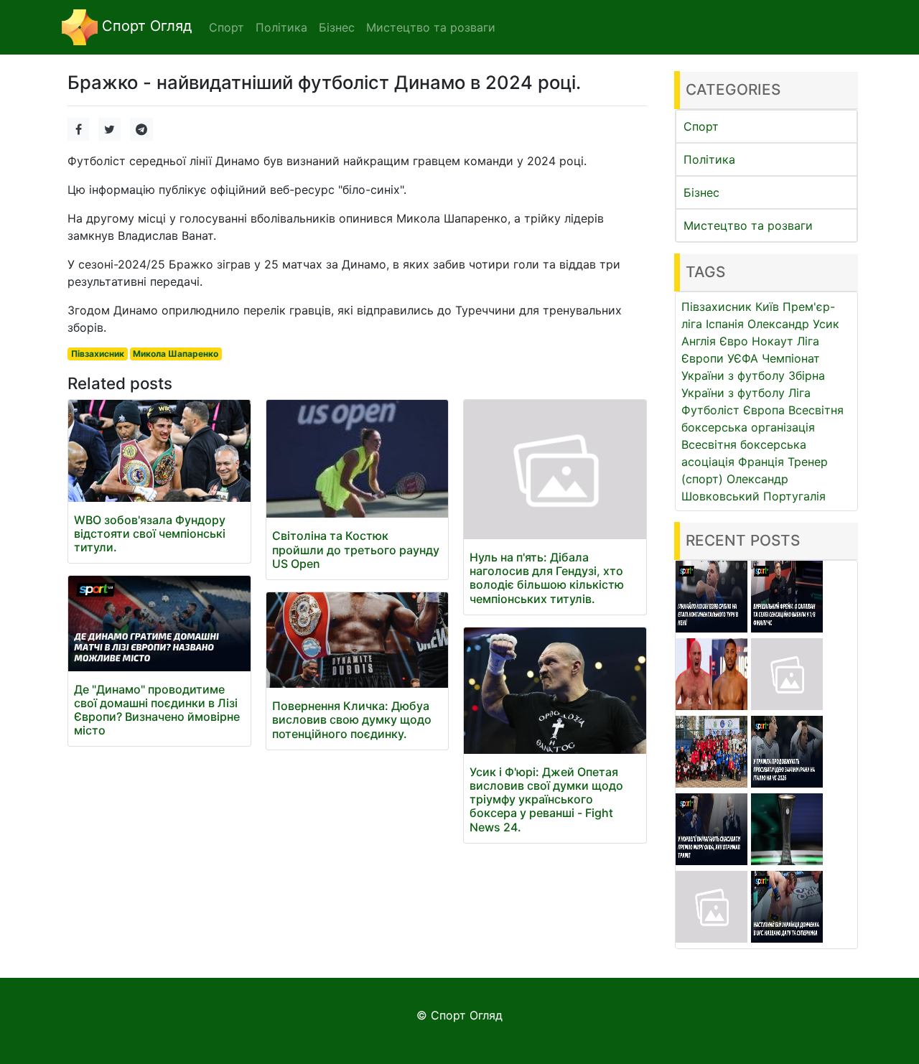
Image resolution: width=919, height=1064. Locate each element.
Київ (767, 306)
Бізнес (701, 192)
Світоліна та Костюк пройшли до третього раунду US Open (355, 549)
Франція (761, 461)
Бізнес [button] (337, 27)
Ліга (799, 393)
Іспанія (725, 324)
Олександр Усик (793, 324)
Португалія (794, 496)
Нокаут (772, 341)
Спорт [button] (226, 27)
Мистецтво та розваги (748, 225)
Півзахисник (97, 353)
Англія (698, 341)
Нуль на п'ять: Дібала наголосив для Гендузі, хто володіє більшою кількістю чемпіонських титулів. (547, 578)
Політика (709, 159)
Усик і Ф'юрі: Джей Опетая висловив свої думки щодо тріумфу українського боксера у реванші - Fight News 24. (546, 799)
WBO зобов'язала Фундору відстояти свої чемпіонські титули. (149, 533)
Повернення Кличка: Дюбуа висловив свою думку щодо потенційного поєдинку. (351, 719)
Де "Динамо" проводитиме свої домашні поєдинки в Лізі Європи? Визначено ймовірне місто (157, 710)
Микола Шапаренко (175, 353)
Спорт (701, 126)
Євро (733, 341)
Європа (764, 410)
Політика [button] (281, 27)
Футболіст (710, 410)
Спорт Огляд (145, 25)
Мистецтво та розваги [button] (430, 27)
